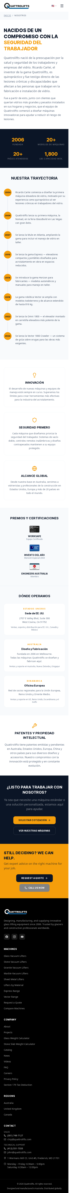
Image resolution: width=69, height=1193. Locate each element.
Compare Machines (14, 1008)
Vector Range (11, 996)
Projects (8, 1032)
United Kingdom (13, 1108)
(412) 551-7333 (15, 1148)
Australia (8, 1102)
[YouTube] (22, 937)
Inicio (7, 15)
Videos (7, 1061)
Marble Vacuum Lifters (16, 973)
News (7, 1055)
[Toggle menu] (62, 6)
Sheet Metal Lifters (14, 979)
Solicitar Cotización (32, 820)
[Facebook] (7, 937)
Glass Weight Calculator (17, 1038)
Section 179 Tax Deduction (18, 1084)
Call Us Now (36, 887)
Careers (8, 1073)
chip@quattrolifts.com (19, 1139)
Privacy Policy (11, 1078)
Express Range (12, 990)
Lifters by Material (13, 985)
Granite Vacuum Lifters (16, 967)
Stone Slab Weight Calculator (19, 1044)
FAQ (6, 1067)
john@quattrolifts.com (19, 1152)
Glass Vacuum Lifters (15, 955)
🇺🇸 (53, 5)
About (7, 1026)
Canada (8, 1114)
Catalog (8, 1049)
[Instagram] (14, 937)
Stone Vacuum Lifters (15, 961)
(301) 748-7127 (15, 1135)
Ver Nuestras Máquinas (34, 830)
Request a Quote (32, 878)
